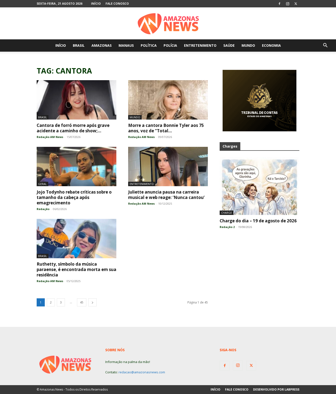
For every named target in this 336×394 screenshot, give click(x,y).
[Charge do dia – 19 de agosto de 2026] (259, 186)
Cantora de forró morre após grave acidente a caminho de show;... (73, 128)
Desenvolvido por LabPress (276, 389)
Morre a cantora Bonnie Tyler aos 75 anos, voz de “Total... (166, 128)
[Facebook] (279, 3)
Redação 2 (227, 227)
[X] (295, 3)
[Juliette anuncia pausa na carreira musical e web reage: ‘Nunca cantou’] (168, 166)
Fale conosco (117, 3)
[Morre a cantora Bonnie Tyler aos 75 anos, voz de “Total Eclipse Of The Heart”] (168, 100)
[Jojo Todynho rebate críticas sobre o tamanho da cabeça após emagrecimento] (76, 166)
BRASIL (79, 45)
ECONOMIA (271, 45)
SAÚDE (229, 45)
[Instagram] (287, 3)
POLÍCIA (170, 45)
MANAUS (126, 45)
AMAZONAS (102, 45)
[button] (325, 46)
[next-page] (92, 302)
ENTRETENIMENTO (200, 45)
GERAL (42, 184)
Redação (43, 209)
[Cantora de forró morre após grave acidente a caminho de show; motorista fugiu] (76, 100)
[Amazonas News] (168, 23)
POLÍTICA (149, 45)
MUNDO (248, 45)
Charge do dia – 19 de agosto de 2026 (258, 221)
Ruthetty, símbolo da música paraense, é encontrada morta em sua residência (76, 269)
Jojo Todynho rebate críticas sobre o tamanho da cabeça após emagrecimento (74, 197)
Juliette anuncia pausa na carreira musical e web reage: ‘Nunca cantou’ (166, 194)
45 (81, 302)
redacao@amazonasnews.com (142, 372)
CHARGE (226, 212)
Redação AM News (50, 137)
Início (96, 3)
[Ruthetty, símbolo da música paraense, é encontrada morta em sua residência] (76, 238)
